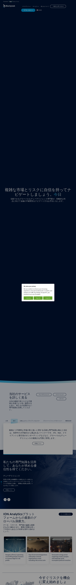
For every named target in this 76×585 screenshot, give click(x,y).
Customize (28, 298)
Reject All (38, 298)
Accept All (48, 298)
